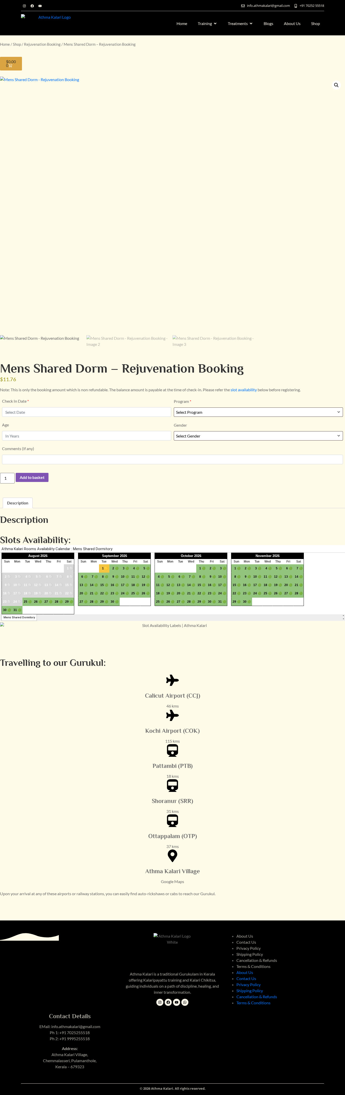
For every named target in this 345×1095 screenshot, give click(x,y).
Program (182, 401)
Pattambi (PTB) (173, 765)
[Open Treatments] (251, 23)
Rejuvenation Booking (42, 44)
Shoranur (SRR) (172, 800)
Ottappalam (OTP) (172, 836)
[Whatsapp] (184, 1002)
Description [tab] (17, 502)
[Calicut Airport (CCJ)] (172, 680)
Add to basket (32, 477)
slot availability (244, 389)
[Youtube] (40, 6)
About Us (244, 936)
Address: (70, 1048)
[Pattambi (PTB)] (172, 750)
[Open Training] (215, 23)
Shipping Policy (249, 954)
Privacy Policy (248, 948)
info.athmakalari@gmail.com (75, 1026)
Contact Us (246, 942)
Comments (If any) (18, 448)
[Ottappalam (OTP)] (172, 820)
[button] (336, 85)
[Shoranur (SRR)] (172, 785)
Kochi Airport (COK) (172, 730)
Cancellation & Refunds (256, 960)
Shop (17, 44)
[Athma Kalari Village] (172, 855)
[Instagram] (24, 6)
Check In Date (15, 401)
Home (5, 44)
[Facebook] (32, 6)
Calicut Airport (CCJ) (172, 695)
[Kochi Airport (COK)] (172, 715)
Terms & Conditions (253, 966)
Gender (180, 425)
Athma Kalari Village (172, 871)
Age (5, 424)
